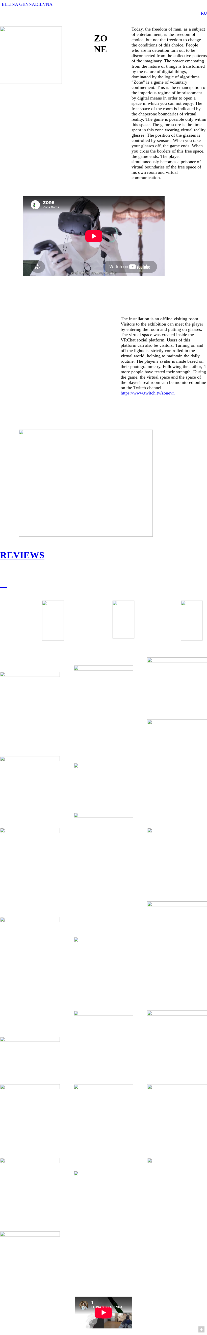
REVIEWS (22, 555)
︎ (184, 4)
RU (204, 13)
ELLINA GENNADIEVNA (27, 4)
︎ (3, 583)
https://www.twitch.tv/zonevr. (148, 392)
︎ (190, 4)
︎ (196, 4)
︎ (203, 4)
